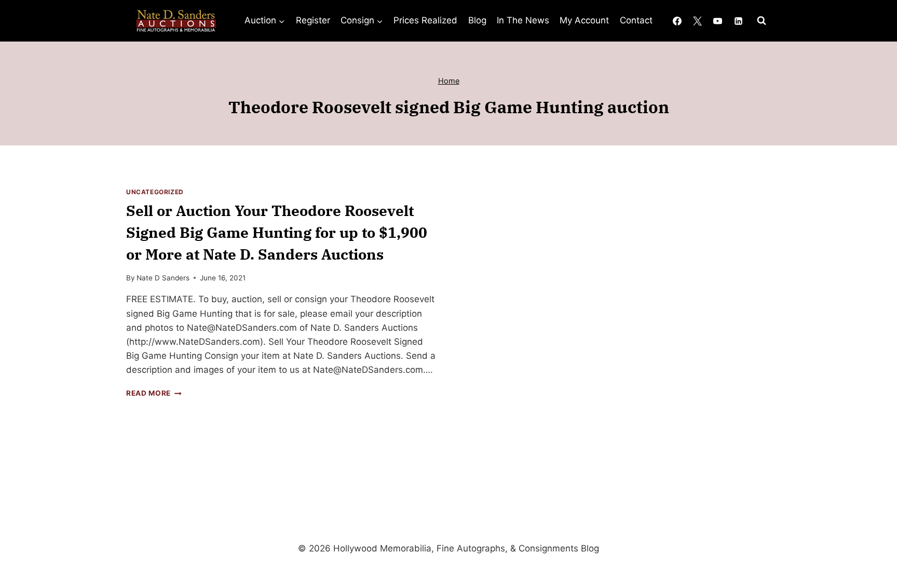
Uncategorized (155, 192)
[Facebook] (677, 21)
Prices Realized (425, 20)
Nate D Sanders (163, 278)
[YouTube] (718, 21)
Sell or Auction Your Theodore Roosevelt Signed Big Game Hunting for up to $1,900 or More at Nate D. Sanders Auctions (276, 232)
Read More (154, 393)
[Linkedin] (738, 21)
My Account (584, 20)
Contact (636, 20)
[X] (697, 21)
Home (448, 80)
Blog (477, 20)
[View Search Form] (761, 20)
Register (313, 20)
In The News (523, 20)
